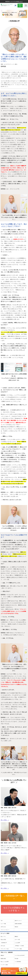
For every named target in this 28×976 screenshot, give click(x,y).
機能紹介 (16, 936)
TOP (1, 920)
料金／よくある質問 (4, 961)
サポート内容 (17, 939)
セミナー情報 (3, 923)
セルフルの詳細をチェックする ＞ (14, 909)
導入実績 (16, 958)
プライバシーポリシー (5, 929)
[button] (26, 5)
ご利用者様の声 (4, 942)
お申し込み (3, 945)
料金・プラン (3, 936)
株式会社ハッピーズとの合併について (14, 1)
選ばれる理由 (3, 939)
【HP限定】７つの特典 (19, 945)
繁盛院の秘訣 (3, 958)
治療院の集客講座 (18, 923)
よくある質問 (17, 942)
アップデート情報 (18, 948)
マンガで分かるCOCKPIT (20, 955)
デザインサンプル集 (4, 948)
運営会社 (16, 926)
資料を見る (20, 5)
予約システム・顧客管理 (7, 952)
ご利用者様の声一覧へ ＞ (15, 897)
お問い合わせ (3, 926)
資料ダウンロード (18, 920)
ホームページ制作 (5, 933)
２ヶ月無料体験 (18, 961)
